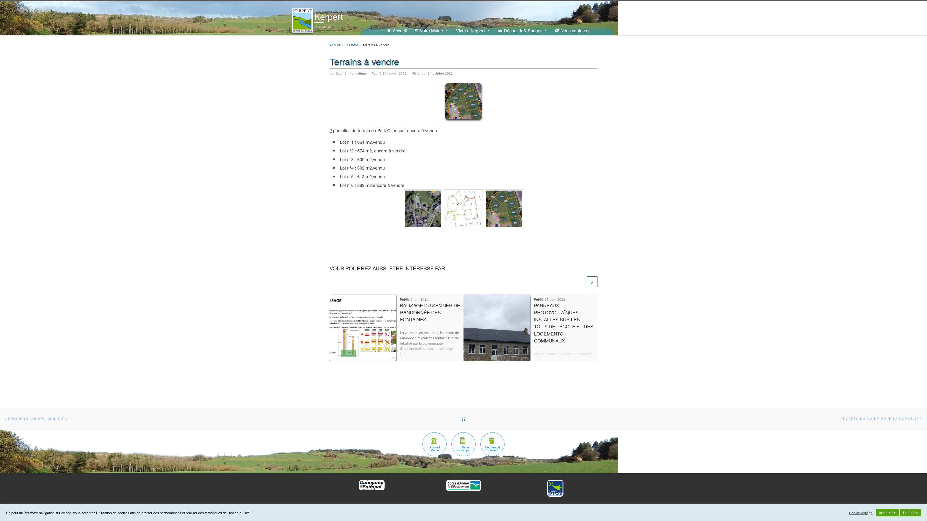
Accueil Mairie (434, 448)
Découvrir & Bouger (523, 30)
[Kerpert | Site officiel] (302, 19)
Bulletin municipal (463, 448)
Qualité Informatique (351, 73)
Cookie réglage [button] (860, 513)
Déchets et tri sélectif (492, 448)
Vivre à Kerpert (470, 30)
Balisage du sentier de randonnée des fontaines (430, 312)
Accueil (400, 30)
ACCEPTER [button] (887, 512)
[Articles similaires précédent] (580, 281)
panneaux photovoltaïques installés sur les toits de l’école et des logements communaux (563, 323)
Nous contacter (575, 30)
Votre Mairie (431, 30)
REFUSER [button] (910, 512)
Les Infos (351, 44)
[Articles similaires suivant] (592, 281)
